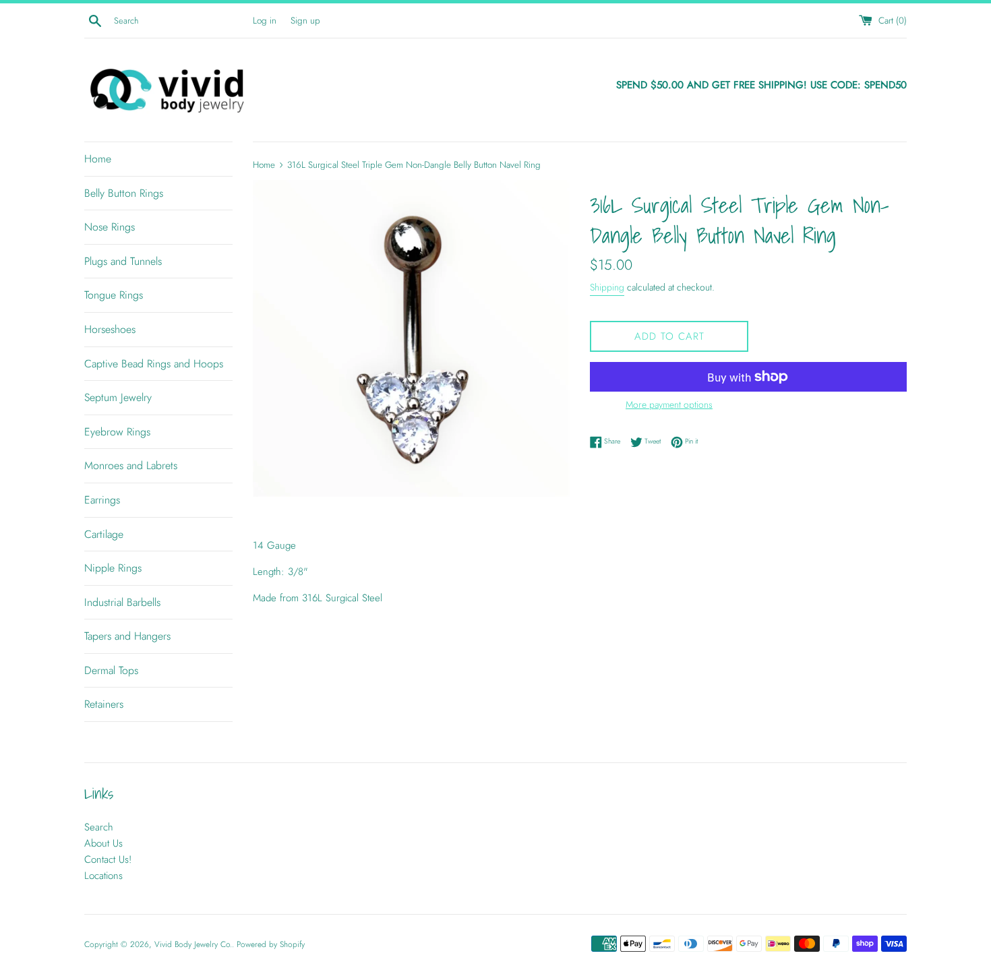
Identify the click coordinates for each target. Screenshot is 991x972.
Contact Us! (107, 859)
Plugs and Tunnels (123, 261)
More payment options (669, 404)
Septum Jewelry (118, 397)
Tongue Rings (113, 295)
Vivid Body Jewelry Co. (193, 944)
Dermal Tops (111, 670)
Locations (103, 875)
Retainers (103, 704)
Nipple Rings (113, 568)
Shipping (607, 287)
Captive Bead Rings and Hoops (153, 363)
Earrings (102, 500)
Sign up (305, 20)
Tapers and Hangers (127, 636)
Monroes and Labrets (130, 465)
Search (98, 827)
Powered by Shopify (271, 944)
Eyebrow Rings (117, 431)
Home (97, 158)
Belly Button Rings (123, 193)
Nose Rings (109, 227)
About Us (103, 843)
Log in (264, 20)
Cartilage (103, 534)
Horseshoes (110, 329)
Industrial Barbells (122, 602)
